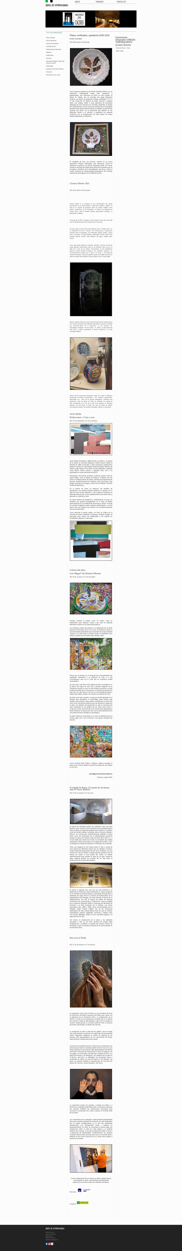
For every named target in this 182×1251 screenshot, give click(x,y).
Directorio (49, 58)
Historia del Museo (51, 40)
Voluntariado (49, 66)
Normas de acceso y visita (53, 75)
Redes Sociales (120, 51)
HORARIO (99, 2)
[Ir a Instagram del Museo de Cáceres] (49, 1244)
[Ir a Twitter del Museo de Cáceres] (52, 1244)
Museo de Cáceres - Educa (123, 48)
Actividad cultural (51, 46)
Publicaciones (49, 55)
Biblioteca (48, 52)
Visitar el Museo (50, 37)
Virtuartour (49, 72)
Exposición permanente (52, 43)
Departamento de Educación (53, 49)
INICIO (77, 2)
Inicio (51, 32)
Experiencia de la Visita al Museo (55, 69)
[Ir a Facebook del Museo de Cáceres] (47, 1244)
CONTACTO (121, 2)
